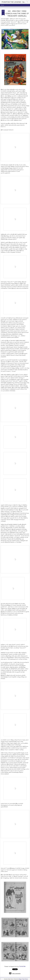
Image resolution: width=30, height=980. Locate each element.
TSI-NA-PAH (22, 966)
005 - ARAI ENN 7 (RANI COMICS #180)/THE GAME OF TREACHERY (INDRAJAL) (17, 13)
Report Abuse (25, 979)
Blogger (20, 979)
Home (2, 5)
